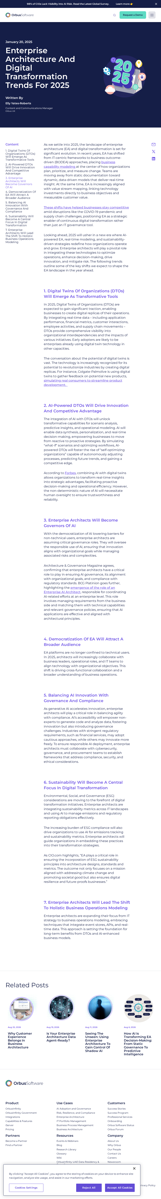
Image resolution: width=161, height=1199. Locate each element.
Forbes (70, 473)
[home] (19, 15)
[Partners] (16, 1136)
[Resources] (80, 1136)
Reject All (88, 1187)
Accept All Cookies (120, 1187)
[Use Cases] (76, 1103)
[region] (72, 1180)
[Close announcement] (156, 4)
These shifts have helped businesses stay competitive (86, 207)
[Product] (21, 1103)
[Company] (123, 1136)
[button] (114, 15)
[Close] (134, 1168)
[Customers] (121, 1103)
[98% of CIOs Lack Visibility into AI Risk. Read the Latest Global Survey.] (75, 4)
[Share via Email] (154, 144)
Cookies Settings (26, 1187)
